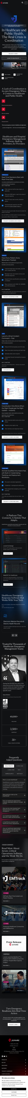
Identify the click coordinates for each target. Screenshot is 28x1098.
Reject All (14, 1095)
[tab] (9, 766)
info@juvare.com (14, 1045)
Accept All (14, 1088)
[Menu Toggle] (26, 3)
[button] (22, 2)
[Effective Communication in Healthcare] (14, 981)
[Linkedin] (2, 1056)
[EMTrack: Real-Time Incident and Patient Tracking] (14, 885)
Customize (14, 1092)
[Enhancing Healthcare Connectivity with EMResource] (14, 919)
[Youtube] (4, 1056)
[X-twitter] (6, 1056)
